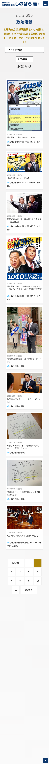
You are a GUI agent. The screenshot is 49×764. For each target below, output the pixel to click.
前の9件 (15, 563)
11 (16, 590)
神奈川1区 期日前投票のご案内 (21, 137)
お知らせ (12, 142)
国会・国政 (20, 366)
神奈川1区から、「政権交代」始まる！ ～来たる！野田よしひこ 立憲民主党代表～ (24, 289)
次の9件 (28, 590)
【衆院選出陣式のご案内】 (18, 178)
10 (38, 581)
